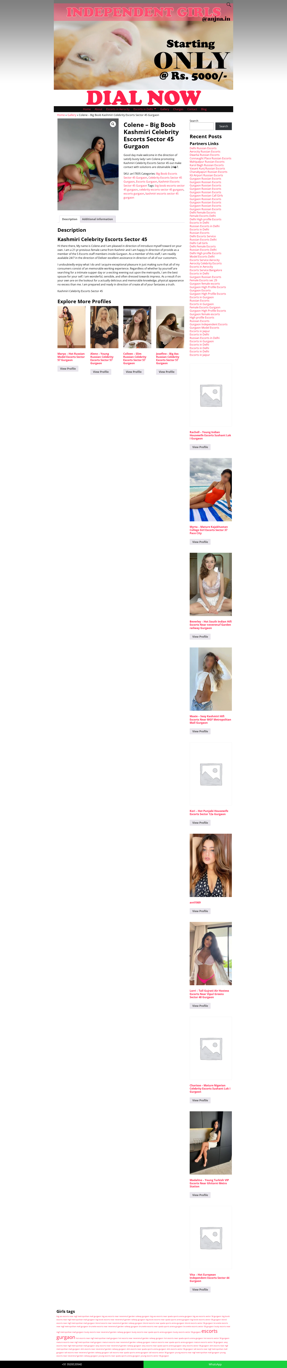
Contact (192, 109)
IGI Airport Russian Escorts (206, 175)
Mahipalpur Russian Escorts (207, 161)
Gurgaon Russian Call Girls (206, 195)
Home (87, 109)
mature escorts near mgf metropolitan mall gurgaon (79, 1342)
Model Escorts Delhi (202, 256)
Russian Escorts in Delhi (205, 226)
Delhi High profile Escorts (205, 219)
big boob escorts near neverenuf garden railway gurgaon (120, 1319)
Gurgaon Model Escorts (204, 327)
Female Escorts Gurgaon (205, 307)
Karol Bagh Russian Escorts (207, 165)
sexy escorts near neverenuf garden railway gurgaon (118, 1346)
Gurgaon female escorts (205, 283)
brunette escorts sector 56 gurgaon (198, 1326)
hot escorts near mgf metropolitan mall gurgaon (97, 1338)
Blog (204, 109)
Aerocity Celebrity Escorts (206, 263)
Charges (178, 109)
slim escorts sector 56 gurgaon (180, 1349)
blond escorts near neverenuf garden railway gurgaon (119, 1323)
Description (69, 219)
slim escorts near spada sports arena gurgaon (146, 1349)
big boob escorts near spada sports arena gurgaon (168, 1319)
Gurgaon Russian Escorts (205, 178)
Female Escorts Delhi (203, 216)
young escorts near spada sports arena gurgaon (119, 1356)
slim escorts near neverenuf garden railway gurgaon (103, 1349)
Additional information (97, 219)
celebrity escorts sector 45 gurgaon (161, 189)
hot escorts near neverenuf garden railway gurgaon (140, 1338)
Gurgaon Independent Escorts (209, 324)
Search (194, 121)
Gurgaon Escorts (200, 290)
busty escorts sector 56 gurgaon (187, 1332)
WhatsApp (215, 1364)
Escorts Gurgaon (146, 181)
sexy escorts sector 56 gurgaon (195, 1346)
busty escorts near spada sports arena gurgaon (152, 1332)
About (98, 109)
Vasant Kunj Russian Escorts (207, 168)
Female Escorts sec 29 (203, 280)
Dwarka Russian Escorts (205, 155)
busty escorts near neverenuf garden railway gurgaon (107, 1332)
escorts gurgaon (134, 193)
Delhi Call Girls (199, 243)
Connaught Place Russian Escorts (210, 158)
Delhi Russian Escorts (203, 148)
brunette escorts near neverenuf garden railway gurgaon (113, 1326)
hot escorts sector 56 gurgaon (216, 1338)
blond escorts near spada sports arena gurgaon (163, 1323)
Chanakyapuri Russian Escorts (208, 172)
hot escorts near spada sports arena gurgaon (183, 1338)
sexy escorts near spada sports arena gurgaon (162, 1346)
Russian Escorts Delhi (203, 239)
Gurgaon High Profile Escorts (208, 287)
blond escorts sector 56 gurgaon (199, 1323)
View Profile (68, 368)
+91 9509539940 (72, 1364)
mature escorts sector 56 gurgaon (208, 1342)
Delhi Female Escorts (203, 212)
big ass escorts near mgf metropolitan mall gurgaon (78, 1316)
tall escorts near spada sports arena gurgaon (129, 1352)
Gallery (164, 109)
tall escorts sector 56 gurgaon (161, 1352)
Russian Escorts (199, 233)
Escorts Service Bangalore (206, 270)
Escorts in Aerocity (118, 109)
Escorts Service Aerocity (205, 260)
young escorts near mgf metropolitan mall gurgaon (197, 1352)
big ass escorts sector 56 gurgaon (207, 1316)
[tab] (69, 219)
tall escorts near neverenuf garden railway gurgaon (86, 1352)
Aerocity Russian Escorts (205, 151)
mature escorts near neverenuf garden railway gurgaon (126, 1342)
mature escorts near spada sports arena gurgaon (172, 1342)
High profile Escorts (202, 317)
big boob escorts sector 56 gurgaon (205, 1319)
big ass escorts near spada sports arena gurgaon (171, 1316)
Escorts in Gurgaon (202, 297)
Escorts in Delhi (143, 109)
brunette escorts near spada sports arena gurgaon (161, 1326)
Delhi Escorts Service (203, 236)
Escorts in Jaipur (200, 331)
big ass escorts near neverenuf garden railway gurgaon (125, 1316)
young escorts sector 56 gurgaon (155, 1356)
